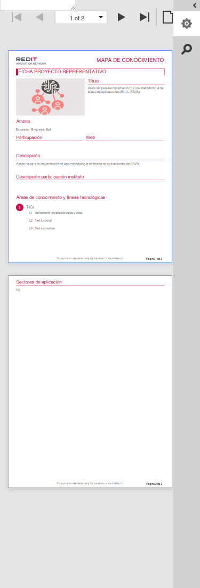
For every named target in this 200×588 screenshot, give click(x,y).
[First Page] (17, 17)
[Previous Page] (40, 17)
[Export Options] (186, 23)
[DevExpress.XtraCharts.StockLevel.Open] (186, 5)
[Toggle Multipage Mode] (168, 17)
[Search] (186, 49)
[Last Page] (145, 17)
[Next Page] (122, 17)
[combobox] (81, 17)
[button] (100, 17)
